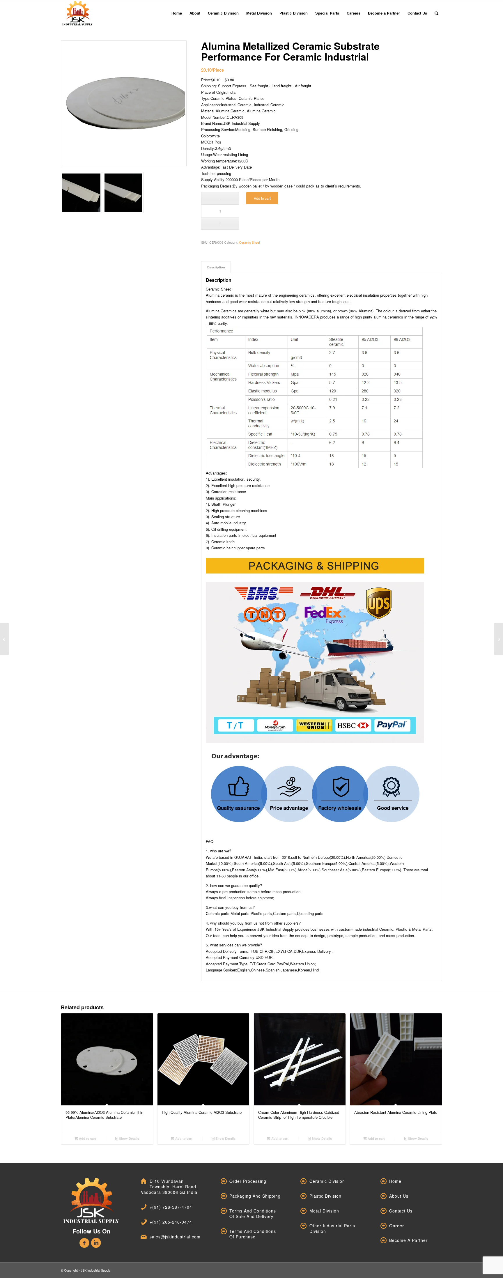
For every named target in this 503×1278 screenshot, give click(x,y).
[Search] (436, 13)
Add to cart (262, 198)
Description (216, 267)
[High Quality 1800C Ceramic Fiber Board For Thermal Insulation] (4, 639)
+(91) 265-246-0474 (171, 1222)
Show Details (128, 1138)
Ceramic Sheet (249, 242)
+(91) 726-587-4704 (171, 1207)
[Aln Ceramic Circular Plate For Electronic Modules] (498, 639)
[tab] (216, 267)
